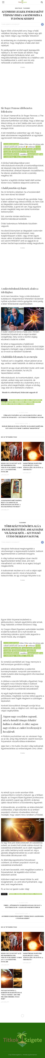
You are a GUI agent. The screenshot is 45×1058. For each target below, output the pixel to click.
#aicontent (37, 149)
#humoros (7, 149)
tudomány (23, 404)
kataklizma (20, 894)
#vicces (38, 147)
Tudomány (26, 8)
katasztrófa (29, 894)
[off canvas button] (3, 2)
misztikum (9, 402)
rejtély (36, 402)
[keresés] (42, 2)
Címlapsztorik (17, 1015)
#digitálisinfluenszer (19, 152)
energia (21, 400)
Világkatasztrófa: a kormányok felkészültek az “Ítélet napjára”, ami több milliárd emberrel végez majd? (11, 995)
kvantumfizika (36, 400)
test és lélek (14, 404)
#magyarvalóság (33, 154)
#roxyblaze (7, 152)
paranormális (19, 402)
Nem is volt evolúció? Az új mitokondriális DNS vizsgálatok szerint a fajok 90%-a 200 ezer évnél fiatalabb (11, 467)
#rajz (41, 154)
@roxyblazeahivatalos (11, 144)
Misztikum (18, 8)
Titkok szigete (6, 24)
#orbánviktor (31, 152)
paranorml (29, 402)
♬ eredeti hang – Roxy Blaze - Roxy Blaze (18, 157)
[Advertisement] (22, 87)
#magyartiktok (16, 149)
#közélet (16, 154)
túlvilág (31, 404)
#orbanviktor (8, 154)
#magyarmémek (27, 149)
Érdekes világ (27, 1015)
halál (28, 400)
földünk (12, 894)
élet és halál (13, 400)
